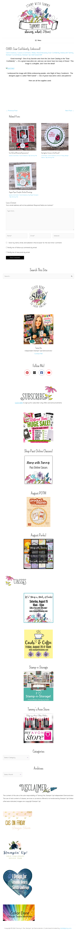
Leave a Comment (24, 53)
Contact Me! (38, 354)
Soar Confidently (54, 53)
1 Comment (44, 155)
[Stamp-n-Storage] (38, 686)
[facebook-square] (42, 373)
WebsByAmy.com (65, 928)
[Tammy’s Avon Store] (38, 728)
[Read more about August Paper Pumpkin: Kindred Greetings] (24, 176)
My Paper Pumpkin (33, 195)
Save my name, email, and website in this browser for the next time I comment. (35, 243)
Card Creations (11, 53)
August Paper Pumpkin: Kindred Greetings (20, 192)
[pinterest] (27, 373)
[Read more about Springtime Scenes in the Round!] (56, 137)
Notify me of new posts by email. (19, 252)
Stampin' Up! (26, 55)
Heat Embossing (42, 53)
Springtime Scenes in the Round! (50, 153)
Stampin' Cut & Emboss (14, 55)
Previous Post (11, 110)
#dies (34, 53)
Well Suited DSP (36, 55)
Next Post (69, 110)
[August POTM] (38, 512)
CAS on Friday (60, 155)
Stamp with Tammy (66, 53)
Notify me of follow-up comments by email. (22, 247)
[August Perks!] (38, 554)
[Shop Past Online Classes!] (38, 470)
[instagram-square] (34, 373)
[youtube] (49, 373)
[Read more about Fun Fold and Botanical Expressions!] (24, 137)
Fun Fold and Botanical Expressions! (19, 153)
